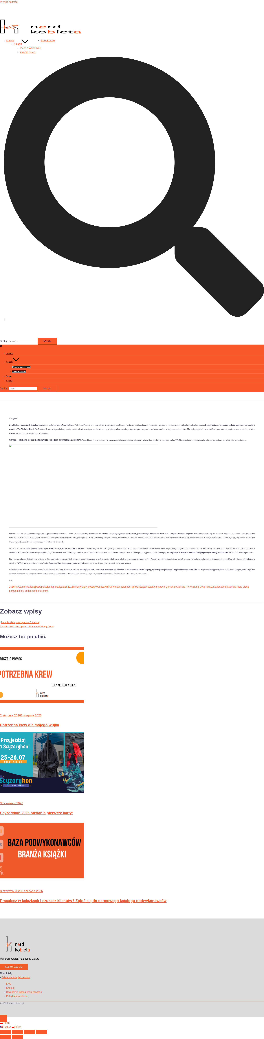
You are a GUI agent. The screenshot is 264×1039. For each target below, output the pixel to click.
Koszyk (51, 40)
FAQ (8, 983)
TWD (208, 586)
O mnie (10, 40)
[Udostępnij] (29, 1032)
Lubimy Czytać (13, 967)
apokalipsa (58, 586)
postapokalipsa (152, 586)
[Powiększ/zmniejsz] (5, 1032)
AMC (17, 586)
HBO (107, 586)
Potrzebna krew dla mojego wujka (29, 725)
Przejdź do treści (9, 2)
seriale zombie (177, 586)
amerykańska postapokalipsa (36, 586)
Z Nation (215, 586)
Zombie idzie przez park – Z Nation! (20, 622)
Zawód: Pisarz (28, 52)
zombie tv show (39, 591)
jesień (123, 586)
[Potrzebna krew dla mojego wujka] (42, 704)
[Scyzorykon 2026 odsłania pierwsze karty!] (42, 792)
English (7, 1027)
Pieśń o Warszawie (30, 48)
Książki (18, 44)
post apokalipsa (135, 586)
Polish (6, 1023)
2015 (12, 586)
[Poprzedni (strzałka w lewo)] (5, 1037)
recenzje (164, 586)
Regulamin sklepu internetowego (24, 992)
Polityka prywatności (17, 996)
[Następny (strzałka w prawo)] (17, 1037)
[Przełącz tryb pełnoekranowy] (17, 1032)
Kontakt (10, 988)
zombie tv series (22, 591)
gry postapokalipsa (94, 586)
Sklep (44, 40)
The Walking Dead (195, 586)
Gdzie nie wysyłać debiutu (16, 977)
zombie (224, 586)
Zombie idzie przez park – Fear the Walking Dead (26, 626)
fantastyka (78, 586)
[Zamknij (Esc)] (41, 1032)
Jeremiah (115, 586)
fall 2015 (68, 586)
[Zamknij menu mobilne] (1, 346)
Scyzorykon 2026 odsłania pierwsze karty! (36, 813)
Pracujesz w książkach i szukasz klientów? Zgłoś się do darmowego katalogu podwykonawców (83, 901)
